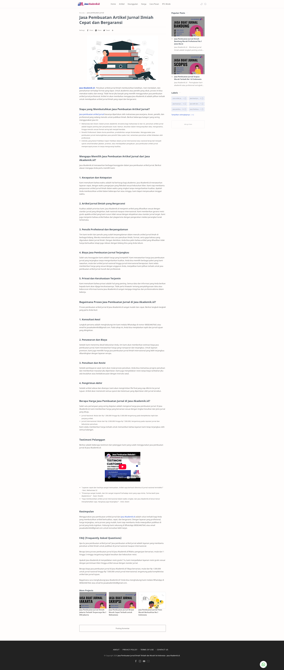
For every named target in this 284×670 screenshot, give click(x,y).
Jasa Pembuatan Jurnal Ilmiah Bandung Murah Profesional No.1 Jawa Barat (188, 41)
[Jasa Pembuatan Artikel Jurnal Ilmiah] (122, 59)
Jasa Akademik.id (87, 88)
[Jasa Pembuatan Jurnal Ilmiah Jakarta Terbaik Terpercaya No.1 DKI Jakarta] (92, 600)
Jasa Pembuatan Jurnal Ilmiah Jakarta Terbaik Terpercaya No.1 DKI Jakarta (92, 612)
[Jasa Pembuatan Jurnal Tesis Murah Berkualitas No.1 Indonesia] (152, 600)
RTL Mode (166, 4)
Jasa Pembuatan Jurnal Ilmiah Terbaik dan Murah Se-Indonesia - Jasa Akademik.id (149, 655)
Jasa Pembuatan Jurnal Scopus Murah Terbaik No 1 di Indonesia (187, 77)
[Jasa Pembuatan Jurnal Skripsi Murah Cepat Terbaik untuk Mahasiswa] (122, 600)
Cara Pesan (154, 4)
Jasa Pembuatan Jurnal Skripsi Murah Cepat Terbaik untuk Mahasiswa (121, 612)
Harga (143, 4)
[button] (201, 4)
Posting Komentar (122, 628)
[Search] (205, 4)
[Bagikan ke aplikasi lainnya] (112, 30)
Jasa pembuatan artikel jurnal (91, 114)
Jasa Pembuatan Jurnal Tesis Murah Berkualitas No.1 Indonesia (150, 612)
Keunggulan (133, 4)
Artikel (121, 4)
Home (113, 4)
